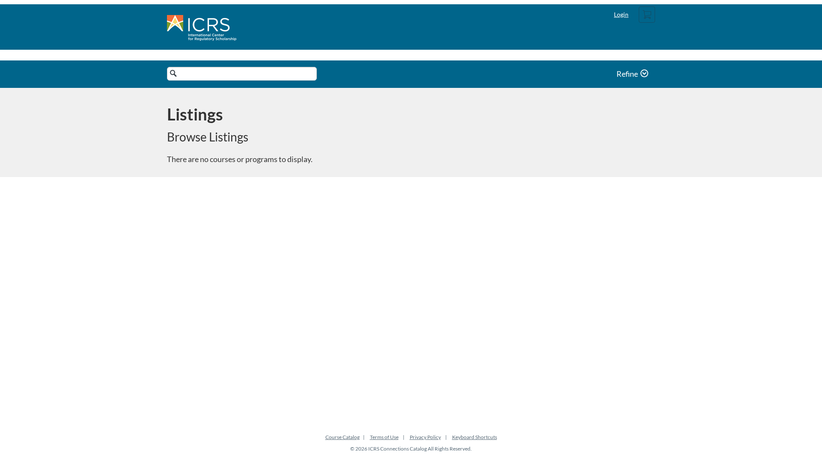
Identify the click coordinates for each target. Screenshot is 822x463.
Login (621, 14)
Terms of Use (384, 437)
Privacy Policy (425, 437)
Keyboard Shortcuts (474, 437)
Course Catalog (342, 437)
